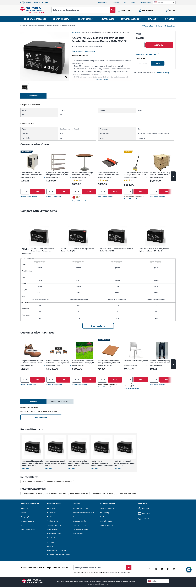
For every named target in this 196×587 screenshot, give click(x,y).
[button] (164, 2)
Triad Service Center (80, 525)
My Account (51, 512)
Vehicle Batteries (53, 25)
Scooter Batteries (68, 25)
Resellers (76, 517)
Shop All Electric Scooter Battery (83, 51)
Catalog (132, 2)
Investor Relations (27, 521)
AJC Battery (76, 32)
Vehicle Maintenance (36, 25)
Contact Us (115, 2)
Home (22, 25)
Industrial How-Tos (106, 525)
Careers (23, 512)
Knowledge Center (145, 2)
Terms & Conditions (93, 584)
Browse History (103, 2)
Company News (26, 517)
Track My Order (52, 521)
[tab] (33, 96)
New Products (104, 517)
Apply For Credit (53, 529)
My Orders (50, 517)
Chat (124, 2)
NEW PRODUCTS (107, 19)
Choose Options (32, 350)
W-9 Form (50, 542)
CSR (22, 525)
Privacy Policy (109, 573)
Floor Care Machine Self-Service (58, 555)
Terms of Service (122, 573)
